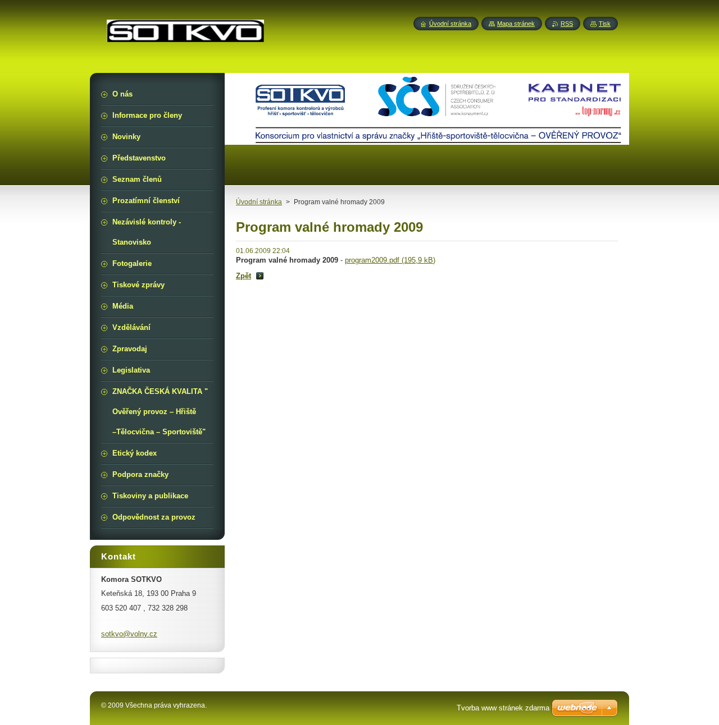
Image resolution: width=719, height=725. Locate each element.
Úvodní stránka (259, 202)
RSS (567, 23)
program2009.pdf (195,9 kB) (390, 260)
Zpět (243, 276)
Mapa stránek (516, 23)
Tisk (605, 23)
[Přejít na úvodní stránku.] (185, 35)
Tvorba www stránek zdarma (503, 708)
